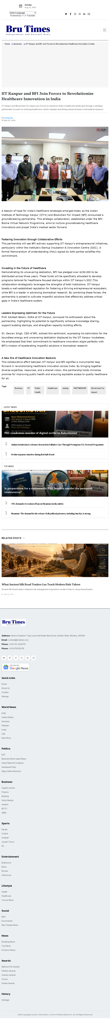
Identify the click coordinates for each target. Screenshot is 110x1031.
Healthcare (52, 388)
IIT (29, 388)
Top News (9, 466)
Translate (31, 15)
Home (7, 44)
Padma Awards (8, 983)
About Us (6, 688)
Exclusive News (8, 950)
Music (4, 867)
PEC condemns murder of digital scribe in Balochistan (40, 433)
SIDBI (4, 813)
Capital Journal (8, 788)
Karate (4, 829)
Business (18, 44)
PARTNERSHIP (80, 388)
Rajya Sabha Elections (11, 771)
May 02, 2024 (9, 120)
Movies (5, 871)
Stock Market (7, 800)
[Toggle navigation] (104, 30)
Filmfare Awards (9, 971)
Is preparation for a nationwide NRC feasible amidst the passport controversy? (48, 490)
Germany (6, 721)
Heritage (5, 1000)
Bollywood (6, 863)
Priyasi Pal (8, 118)
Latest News (10, 407)
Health (4, 892)
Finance (5, 792)
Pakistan (5, 725)
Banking (5, 796)
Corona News (8, 900)
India (4, 713)
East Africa (6, 738)
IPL (3, 846)
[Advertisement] (55, 66)
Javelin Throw (8, 842)
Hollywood (6, 875)
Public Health (38, 390)
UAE (3, 734)
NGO (4, 917)
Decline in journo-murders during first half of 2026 (32, 454)
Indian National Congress (13, 763)
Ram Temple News (10, 925)
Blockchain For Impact (97, 390)
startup (66, 388)
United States (7, 717)
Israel (4, 730)
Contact (5, 692)
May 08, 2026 (8, 594)
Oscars (5, 979)
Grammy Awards (9, 975)
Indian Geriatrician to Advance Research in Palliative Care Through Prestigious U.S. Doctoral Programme (57, 444)
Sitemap (5, 696)
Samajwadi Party (9, 767)
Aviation (5, 804)
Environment (7, 921)
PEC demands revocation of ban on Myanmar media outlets (37, 504)
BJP (3, 754)
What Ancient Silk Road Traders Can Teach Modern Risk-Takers (41, 584)
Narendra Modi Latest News (14, 759)
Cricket (5, 833)
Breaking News (8, 942)
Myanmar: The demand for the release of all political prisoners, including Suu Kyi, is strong (51, 513)
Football (5, 838)
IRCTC (4, 808)
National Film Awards (11, 967)
